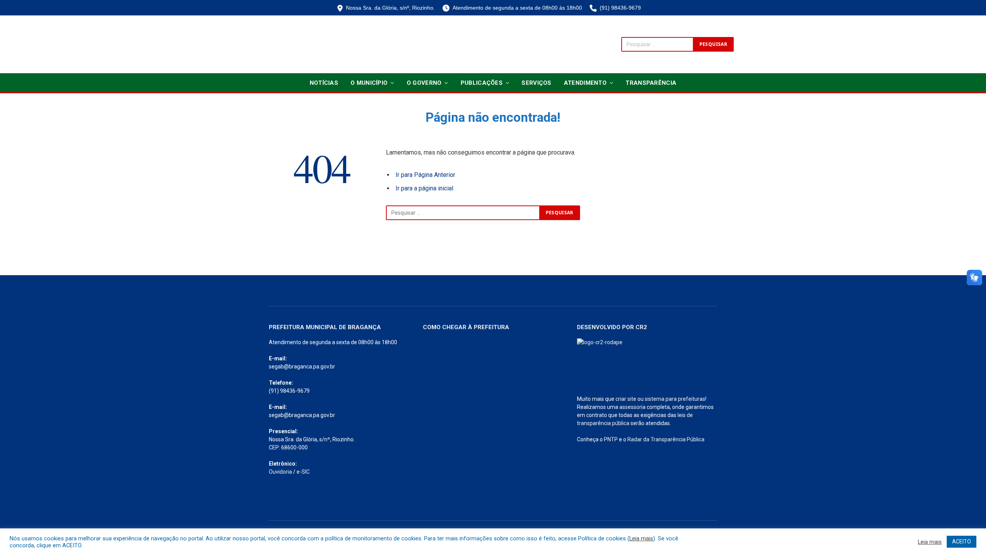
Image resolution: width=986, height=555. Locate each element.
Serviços (536, 82)
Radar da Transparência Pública (665, 439)
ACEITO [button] (961, 541)
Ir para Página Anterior (425, 174)
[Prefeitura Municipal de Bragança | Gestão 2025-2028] (279, 44)
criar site (625, 399)
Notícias (324, 82)
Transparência (650, 82)
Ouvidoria (280, 472)
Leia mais (641, 538)
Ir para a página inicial (424, 188)
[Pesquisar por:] (463, 212)
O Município (368, 82)
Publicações (482, 82)
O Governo (424, 82)
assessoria (632, 407)
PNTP (611, 439)
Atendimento (585, 82)
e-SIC (303, 472)
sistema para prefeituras (675, 399)
